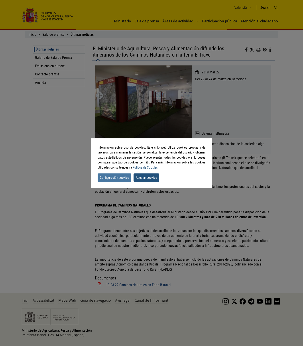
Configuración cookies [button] (114, 178)
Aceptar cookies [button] (146, 178)
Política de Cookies (145, 167)
